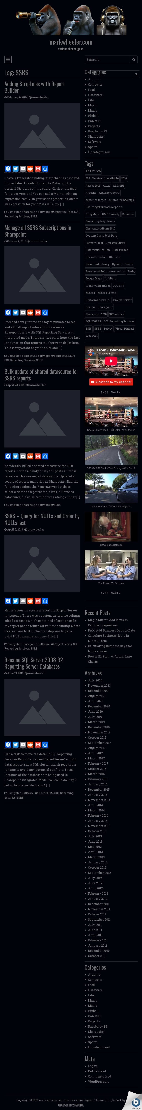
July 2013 (95, 836)
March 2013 (96, 857)
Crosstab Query (115, 243)
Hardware (95, 95)
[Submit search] (134, 59)
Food (91, 90)
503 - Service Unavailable (102, 178)
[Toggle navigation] (8, 59)
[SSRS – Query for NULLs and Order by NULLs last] (42, 563)
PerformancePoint (98, 300)
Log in (92, 1066)
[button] (115, 392)
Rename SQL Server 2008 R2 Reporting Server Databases (33, 662)
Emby (131, 271)
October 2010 (97, 956)
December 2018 (99, 727)
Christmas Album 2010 (100, 228)
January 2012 (97, 899)
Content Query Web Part (101, 235)
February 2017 (98, 763)
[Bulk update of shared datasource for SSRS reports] (42, 418)
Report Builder (63, 212)
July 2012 (95, 878)
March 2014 (96, 810)
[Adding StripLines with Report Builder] (42, 131)
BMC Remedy (111, 214)
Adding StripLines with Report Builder (34, 87)
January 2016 (97, 784)
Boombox (128, 214)
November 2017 (99, 732)
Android (118, 185)
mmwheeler (40, 97)
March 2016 (96, 774)
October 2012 (97, 867)
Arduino (94, 79)
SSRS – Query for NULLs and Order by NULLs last (42, 519)
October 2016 (97, 769)
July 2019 (95, 717)
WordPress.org (98, 1081)
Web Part (92, 335)
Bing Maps (92, 214)
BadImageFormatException (104, 207)
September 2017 (99, 743)
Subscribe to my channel (113, 382)
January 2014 (98, 821)
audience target (96, 200)
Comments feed (99, 1076)
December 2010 (99, 951)
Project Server (63, 644)
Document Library (97, 264)
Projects (94, 126)
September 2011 (99, 919)
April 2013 (95, 852)
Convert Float (94, 243)
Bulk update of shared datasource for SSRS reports (41, 374)
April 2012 (95, 888)
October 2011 (97, 914)
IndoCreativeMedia (71, 1104)
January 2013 (97, 862)
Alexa (106, 185)
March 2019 (96, 722)
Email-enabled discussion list (105, 271)
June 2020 (95, 711)
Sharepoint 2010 (64, 355)
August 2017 (97, 748)
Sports (92, 147)
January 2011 (97, 945)
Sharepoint (29, 212)
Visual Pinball (124, 328)
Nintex (90, 292)
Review (90, 307)
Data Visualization (98, 250)
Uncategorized (99, 152)
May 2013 (95, 847)
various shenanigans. (79, 1100)
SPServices (116, 314)
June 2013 (95, 841)
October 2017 (97, 737)
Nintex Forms (107, 292)
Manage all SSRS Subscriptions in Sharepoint (37, 230)
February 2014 (98, 815)
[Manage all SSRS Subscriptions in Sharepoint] (42, 275)
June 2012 (95, 883)
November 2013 (99, 826)
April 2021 (95, 701)
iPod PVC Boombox (98, 285)
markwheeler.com (71, 42)
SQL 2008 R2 (45, 793)
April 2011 (95, 935)
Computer (14, 212)
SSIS (89, 328)
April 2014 (95, 805)
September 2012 (99, 873)
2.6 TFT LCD (93, 171)
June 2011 (95, 930)
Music (92, 105)
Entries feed (97, 1071)
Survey (108, 328)
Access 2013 (93, 185)
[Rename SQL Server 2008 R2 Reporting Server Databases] (42, 707)
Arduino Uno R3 (109, 192)
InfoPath (110, 278)
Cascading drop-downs (100, 221)
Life (91, 100)
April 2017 (95, 753)
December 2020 (99, 706)
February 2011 (98, 940)
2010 (124, 178)
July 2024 (95, 680)
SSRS (34, 216)
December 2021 (99, 691)
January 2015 (97, 795)
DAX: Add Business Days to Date (111, 630)
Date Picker (120, 250)
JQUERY (118, 285)
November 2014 (99, 800)
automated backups (121, 200)
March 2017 (96, 758)
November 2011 (99, 909)
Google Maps (94, 278)
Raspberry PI (97, 131)
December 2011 (98, 904)
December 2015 (99, 789)
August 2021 (97, 696)
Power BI (94, 121)
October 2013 (97, 831)
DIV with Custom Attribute (103, 257)
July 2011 (95, 925)
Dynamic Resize (122, 264)
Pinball (93, 116)
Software (44, 212)
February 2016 (98, 779)
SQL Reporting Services (19, 360)
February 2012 (98, 893)
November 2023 (99, 685)
